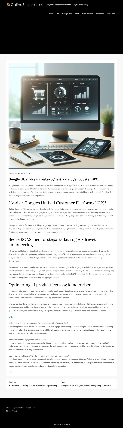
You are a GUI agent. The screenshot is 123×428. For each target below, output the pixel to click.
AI (58, 13)
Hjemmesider (87, 13)
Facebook (100, 13)
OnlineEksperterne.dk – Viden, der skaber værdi (20, 409)
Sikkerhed (111, 13)
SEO (77, 13)
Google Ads (67, 13)
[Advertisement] (61, 36)
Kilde (11, 317)
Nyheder (50, 13)
